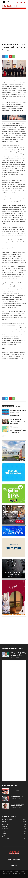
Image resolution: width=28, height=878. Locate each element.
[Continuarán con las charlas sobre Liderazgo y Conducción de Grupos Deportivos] (5, 654)
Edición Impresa (15, 789)
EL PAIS (10, 873)
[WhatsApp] (13, 56)
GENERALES (22, 871)
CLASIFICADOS (22, 873)
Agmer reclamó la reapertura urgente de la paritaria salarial (17, 421)
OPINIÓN (15, 873)
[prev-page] (3, 436)
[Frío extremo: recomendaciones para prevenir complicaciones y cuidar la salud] (5, 429)
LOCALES (4, 871)
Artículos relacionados (7, 406)
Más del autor (18, 406)
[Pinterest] (10, 56)
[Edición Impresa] (5, 791)
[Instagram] (21, 2)
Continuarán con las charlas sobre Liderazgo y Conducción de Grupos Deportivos (18, 654)
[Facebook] (17, 2)
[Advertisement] (14, 24)
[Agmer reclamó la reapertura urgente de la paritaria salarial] (5, 421)
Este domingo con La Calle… (18, 796)
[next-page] (5, 436)
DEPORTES (16, 871)
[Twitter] (24, 2)
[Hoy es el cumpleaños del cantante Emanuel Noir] (5, 806)
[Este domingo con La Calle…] (5, 798)
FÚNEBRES (5, 873)
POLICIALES (9, 871)
